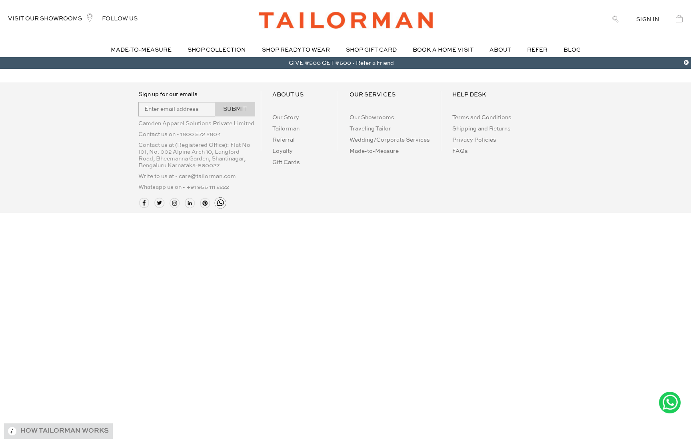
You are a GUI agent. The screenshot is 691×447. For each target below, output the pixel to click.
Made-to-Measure (374, 151)
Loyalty (282, 151)
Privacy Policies (474, 140)
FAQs (460, 151)
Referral (283, 140)
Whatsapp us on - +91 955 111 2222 (183, 187)
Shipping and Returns (481, 129)
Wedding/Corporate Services (389, 140)
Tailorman (286, 129)
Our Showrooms (371, 117)
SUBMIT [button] (235, 109)
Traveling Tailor (370, 129)
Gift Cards (286, 162)
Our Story (285, 117)
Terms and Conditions (481, 117)
